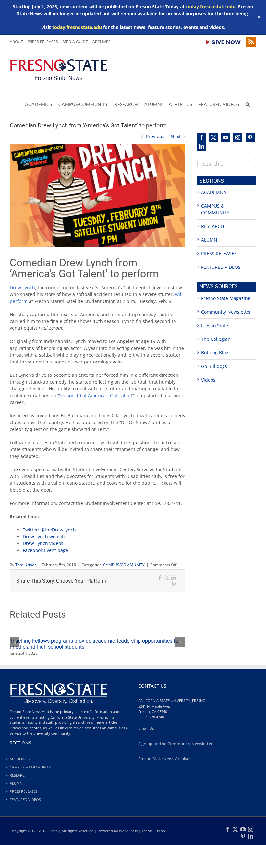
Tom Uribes (25, 564)
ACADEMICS (214, 192)
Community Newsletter (226, 312)
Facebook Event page (45, 550)
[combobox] (226, 163)
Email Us (146, 728)
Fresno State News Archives (164, 759)
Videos (208, 380)
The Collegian (216, 339)
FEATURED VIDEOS (221, 267)
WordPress (128, 830)
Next (176, 136)
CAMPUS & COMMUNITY (30, 767)
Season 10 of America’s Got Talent (95, 395)
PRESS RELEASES (219, 253)
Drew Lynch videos (43, 543)
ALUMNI (210, 240)
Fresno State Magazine (225, 298)
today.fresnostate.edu (211, 7)
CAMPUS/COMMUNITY (124, 564)
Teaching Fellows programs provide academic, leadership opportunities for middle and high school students (95, 644)
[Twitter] (213, 137)
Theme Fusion (153, 830)
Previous (155, 136)
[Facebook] (201, 137)
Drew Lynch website (44, 536)
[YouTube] (225, 137)
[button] (248, 104)
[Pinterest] (250, 137)
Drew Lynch (22, 287)
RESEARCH (212, 226)
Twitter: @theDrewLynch (49, 530)
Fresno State (214, 325)
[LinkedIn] (201, 146)
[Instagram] (237, 137)
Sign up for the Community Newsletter (175, 743)
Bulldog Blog (214, 353)
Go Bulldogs (214, 366)
